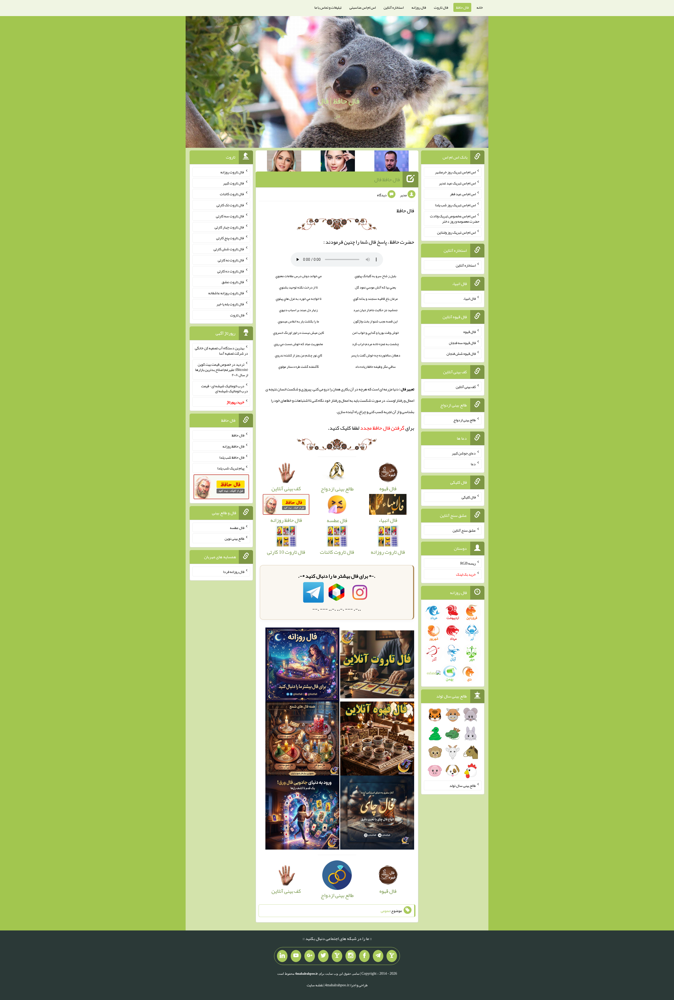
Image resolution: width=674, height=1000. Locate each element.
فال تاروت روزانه (232, 172)
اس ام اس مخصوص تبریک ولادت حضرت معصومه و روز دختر (454, 218)
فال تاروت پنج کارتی (230, 238)
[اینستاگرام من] (350, 956)
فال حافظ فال (387, 179)
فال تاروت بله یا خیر (230, 304)
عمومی (385, 910)
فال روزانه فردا (233, 571)
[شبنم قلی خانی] (284, 162)
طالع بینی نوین (234, 538)
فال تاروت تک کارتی (230, 205)
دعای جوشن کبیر (464, 453)
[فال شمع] (302, 740)
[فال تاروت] (377, 666)
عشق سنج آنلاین (464, 530)
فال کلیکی (469, 497)
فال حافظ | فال (338, 101)
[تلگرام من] (378, 956)
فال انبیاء (469, 298)
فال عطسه (237, 527)
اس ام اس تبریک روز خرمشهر (455, 172)
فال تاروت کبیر (233, 183)
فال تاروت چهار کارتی (229, 227)
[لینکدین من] (282, 956)
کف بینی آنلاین (466, 386)
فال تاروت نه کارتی (231, 260)
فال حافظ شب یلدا (231, 457)
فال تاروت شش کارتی (229, 249)
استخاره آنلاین (394, 7)
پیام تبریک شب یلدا (230, 468)
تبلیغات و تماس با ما (327, 7)
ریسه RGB (468, 563)
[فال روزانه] (302, 666)
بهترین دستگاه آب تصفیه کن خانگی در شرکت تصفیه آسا (221, 350)
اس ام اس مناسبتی (362, 7)
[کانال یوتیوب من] (296, 956)
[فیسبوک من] (364, 956)
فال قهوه (469, 331)
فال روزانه (419, 7)
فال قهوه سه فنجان (462, 342)
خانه (480, 7)
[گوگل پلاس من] (309, 956)
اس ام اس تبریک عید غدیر (457, 183)
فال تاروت (441, 7)
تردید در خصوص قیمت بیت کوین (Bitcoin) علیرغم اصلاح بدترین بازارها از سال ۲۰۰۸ (221, 370)
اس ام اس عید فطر (463, 194)
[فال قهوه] (377, 740)
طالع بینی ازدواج (464, 420)
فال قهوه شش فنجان (461, 353)
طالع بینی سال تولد (462, 785)
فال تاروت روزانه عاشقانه (226, 293)
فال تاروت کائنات (232, 194)
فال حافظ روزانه (233, 446)
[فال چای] (377, 814)
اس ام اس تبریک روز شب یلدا (455, 205)
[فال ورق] (302, 814)
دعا (473, 464)
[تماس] (337, 956)
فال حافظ (462, 7)
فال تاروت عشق (233, 282)
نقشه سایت (315, 985)
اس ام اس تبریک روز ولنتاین (456, 232)
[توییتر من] (323, 956)
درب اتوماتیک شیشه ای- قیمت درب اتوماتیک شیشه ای (224, 388)
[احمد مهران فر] (391, 162)
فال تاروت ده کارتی (230, 270)
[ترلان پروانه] (338, 162)
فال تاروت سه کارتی (230, 216)
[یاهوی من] (391, 956)
